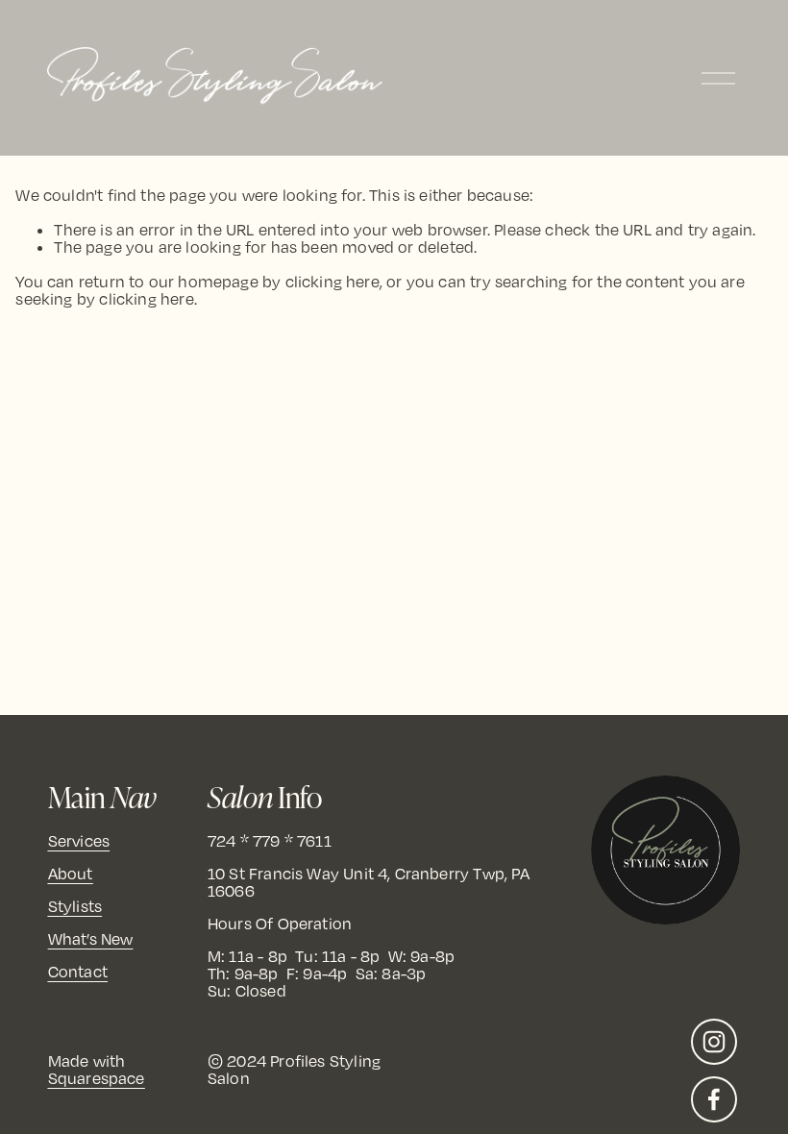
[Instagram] (714, 1042)
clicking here (332, 281)
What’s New (91, 940)
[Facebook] (714, 1099)
